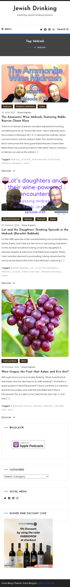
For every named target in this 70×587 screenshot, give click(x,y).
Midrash (15, 159)
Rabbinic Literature (25, 106)
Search (61, 29)
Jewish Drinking (35, 9)
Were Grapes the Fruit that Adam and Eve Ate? (35, 371)
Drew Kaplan (24, 112)
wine (10, 409)
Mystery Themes (45, 583)
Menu (8, 29)
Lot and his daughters (46, 267)
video (27, 163)
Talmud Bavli (9, 361)
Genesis (28, 219)
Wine (23, 361)
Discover (6, 170)
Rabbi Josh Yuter (31, 271)
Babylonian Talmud (21, 405)
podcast (25, 159)
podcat (16, 271)
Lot (31, 267)
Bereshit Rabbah (11, 219)
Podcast (7, 106)
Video (42, 106)
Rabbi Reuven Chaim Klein (46, 159)
